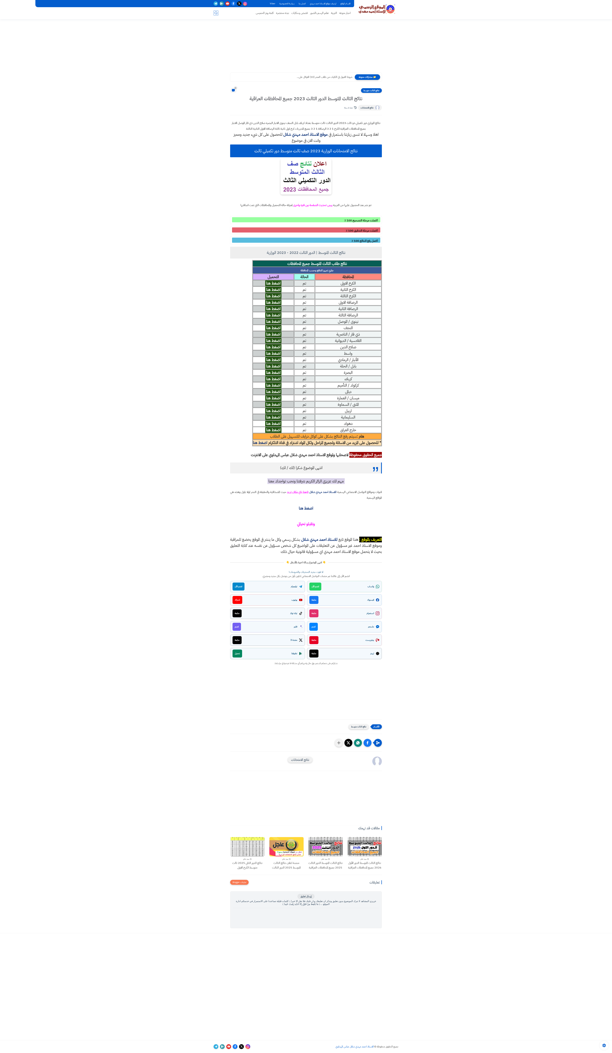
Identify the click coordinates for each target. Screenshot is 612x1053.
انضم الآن (315, 586)
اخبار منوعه (345, 13)
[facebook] (233, 3)
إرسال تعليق (306, 896)
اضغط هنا (260, 443)
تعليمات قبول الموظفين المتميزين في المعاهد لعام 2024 (327, 77)
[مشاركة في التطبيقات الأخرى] (339, 743)
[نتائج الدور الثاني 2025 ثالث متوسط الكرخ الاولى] (247, 846)
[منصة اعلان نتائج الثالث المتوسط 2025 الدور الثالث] (286, 846)
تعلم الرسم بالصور (319, 13)
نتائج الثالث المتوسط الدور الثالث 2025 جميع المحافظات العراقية (325, 865)
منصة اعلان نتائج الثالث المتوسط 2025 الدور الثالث (286, 865)
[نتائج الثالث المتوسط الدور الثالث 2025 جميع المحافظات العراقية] (325, 846)
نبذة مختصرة (282, 13)
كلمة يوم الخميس (265, 13)
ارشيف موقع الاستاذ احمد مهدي (323, 3)
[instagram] (245, 3)
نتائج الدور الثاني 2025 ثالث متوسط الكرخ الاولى (247, 865)
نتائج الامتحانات (367, 107)
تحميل (237, 653)
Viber (272, 3)
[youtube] (227, 3)
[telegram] (216, 3)
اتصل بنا (302, 3)
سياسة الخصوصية (287, 3)
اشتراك (237, 599)
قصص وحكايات (299, 13)
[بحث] (216, 13)
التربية (334, 13)
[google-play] (221, 3)
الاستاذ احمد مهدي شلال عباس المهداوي (354, 1047)
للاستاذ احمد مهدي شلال (323, 492)
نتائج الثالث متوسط (371, 90)
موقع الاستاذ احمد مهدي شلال (305, 134)
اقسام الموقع (345, 3)
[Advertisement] (306, 48)
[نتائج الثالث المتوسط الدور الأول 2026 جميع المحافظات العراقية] (365, 846)
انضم (314, 626)
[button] (368, 743)
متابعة (314, 599)
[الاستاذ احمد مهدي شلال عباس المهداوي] (377, 9)
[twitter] (239, 3)
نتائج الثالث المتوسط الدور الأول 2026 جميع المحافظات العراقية (364, 865)
